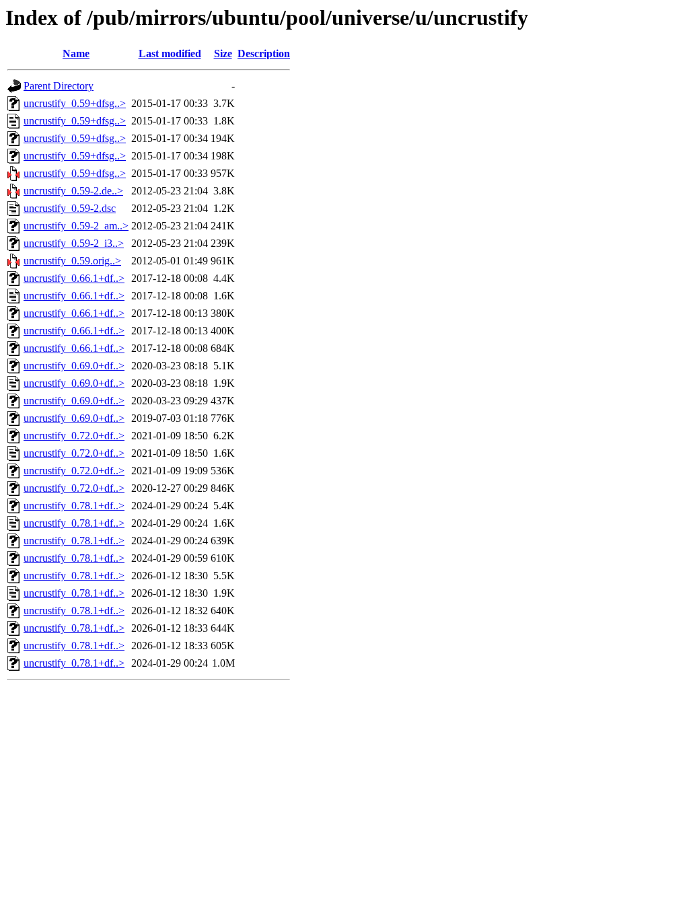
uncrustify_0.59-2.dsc (70, 208)
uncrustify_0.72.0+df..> (74, 435)
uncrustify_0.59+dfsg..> (75, 103)
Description (264, 53)
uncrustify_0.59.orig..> (72, 260)
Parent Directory (59, 85)
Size (223, 53)
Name (76, 53)
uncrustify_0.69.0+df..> (74, 365)
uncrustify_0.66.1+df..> (74, 278)
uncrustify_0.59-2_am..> (76, 225)
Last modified (170, 53)
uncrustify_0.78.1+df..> (74, 505)
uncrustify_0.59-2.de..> (73, 190)
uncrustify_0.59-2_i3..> (74, 243)
